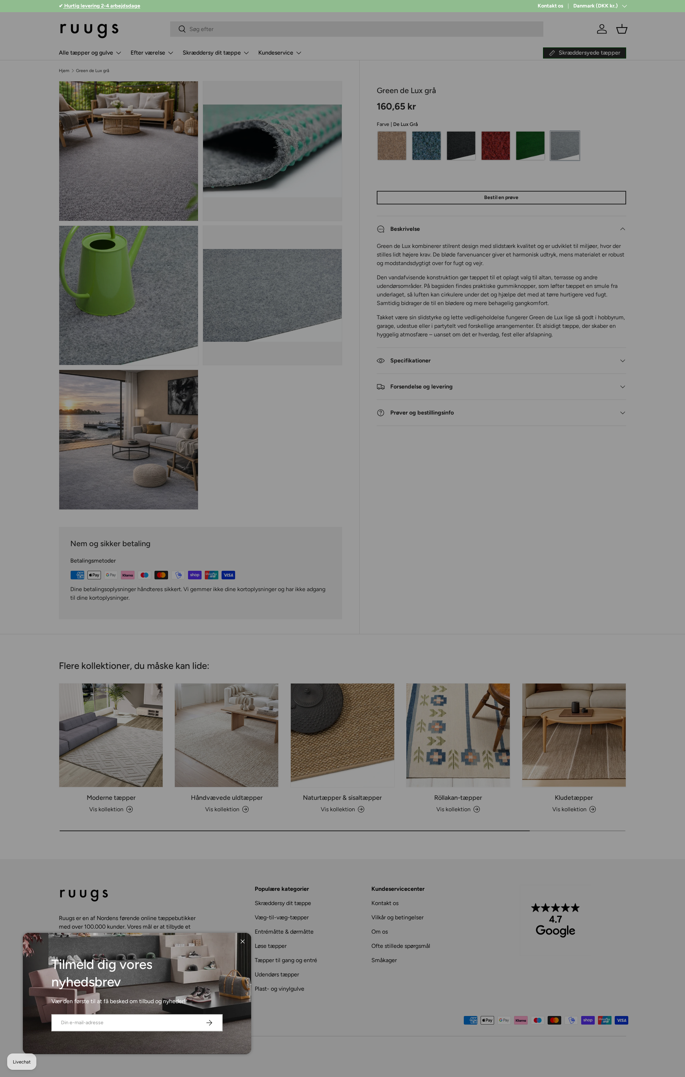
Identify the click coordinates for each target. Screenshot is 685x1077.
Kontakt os (550, 5)
